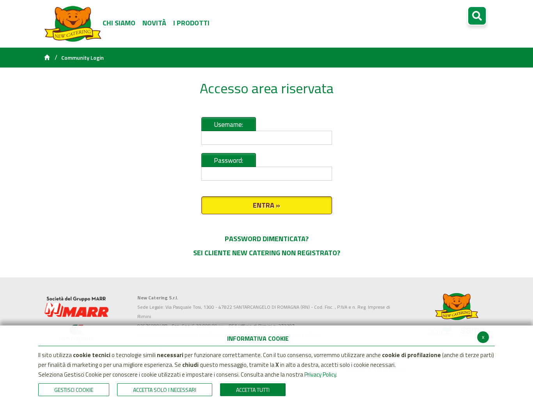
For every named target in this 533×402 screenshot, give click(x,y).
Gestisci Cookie (73, 390)
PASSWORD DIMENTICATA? (267, 238)
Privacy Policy (320, 374)
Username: (228, 124)
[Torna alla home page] (47, 58)
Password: (228, 160)
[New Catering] (76, 307)
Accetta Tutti (253, 390)
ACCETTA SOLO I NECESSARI (164, 390)
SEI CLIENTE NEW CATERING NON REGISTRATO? (266, 252)
